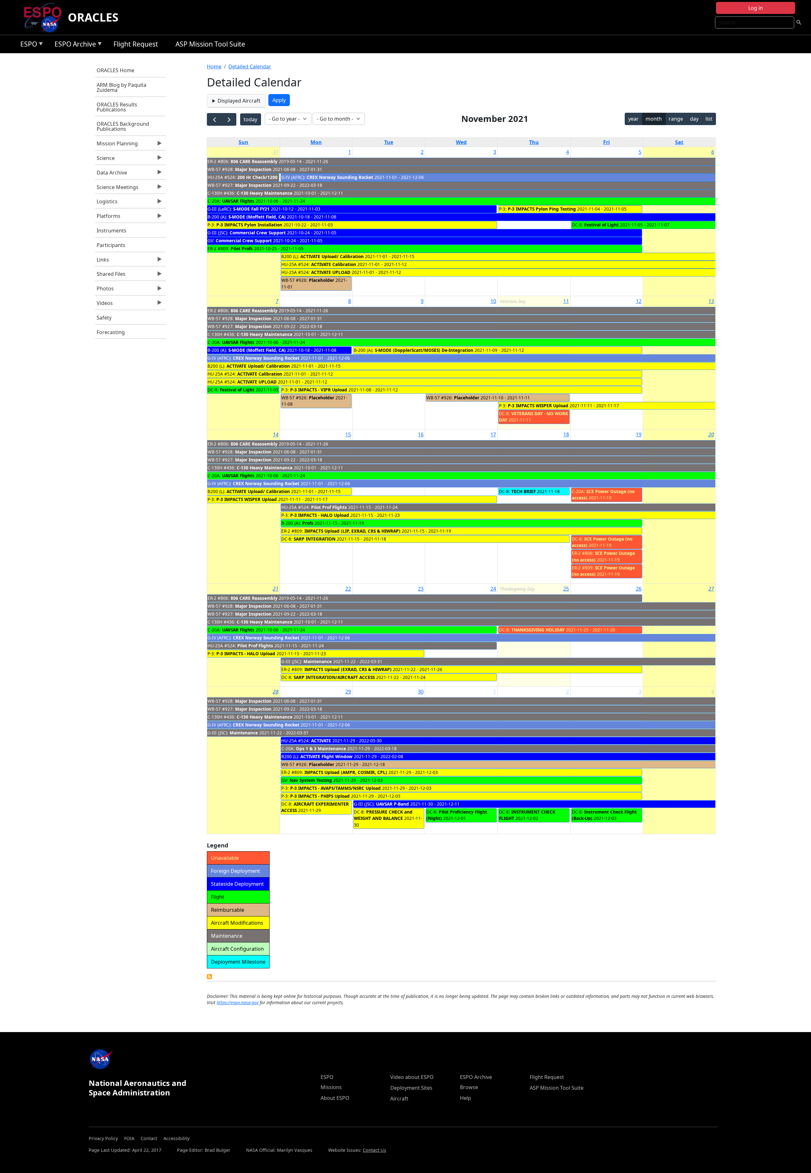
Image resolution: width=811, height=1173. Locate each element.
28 (275, 691)
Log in (755, 7)
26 (639, 588)
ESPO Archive (73, 45)
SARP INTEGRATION (314, 539)
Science (105, 160)
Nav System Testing (311, 780)
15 (348, 434)
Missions (331, 1087)
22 (348, 588)
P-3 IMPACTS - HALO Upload (319, 515)
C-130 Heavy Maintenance (264, 193)
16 (421, 434)
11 (566, 301)
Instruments (111, 230)
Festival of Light (601, 225)
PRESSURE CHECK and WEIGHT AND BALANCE (383, 815)
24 (493, 588)
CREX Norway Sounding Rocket (340, 177)
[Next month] (228, 119)
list (709, 118)
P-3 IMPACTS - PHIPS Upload (320, 796)
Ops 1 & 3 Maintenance (321, 748)
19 (639, 434)
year (633, 118)
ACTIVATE (321, 741)
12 (639, 301)
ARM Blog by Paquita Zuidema (121, 87)
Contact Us (374, 1150)
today (250, 119)
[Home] (45, 17)
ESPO (27, 45)
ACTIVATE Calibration (333, 264)
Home (214, 66)
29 (348, 691)
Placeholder (321, 280)
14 (275, 434)
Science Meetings (116, 189)
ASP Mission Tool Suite (210, 44)
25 (566, 588)
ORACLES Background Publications (123, 126)
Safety (104, 317)
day (694, 118)
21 (275, 588)
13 (711, 301)
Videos (104, 305)
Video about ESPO (412, 1077)
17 (493, 434)
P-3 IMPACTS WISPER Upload (538, 406)
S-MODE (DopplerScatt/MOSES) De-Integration (424, 350)
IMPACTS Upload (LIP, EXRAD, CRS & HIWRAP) (352, 531)
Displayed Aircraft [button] (239, 100)
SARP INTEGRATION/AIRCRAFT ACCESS (334, 677)
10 (493, 301)
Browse (469, 1087)
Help (465, 1097)
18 (566, 434)
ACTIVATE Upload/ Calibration (332, 256)
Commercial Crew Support (258, 233)
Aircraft (399, 1098)
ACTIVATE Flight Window (326, 756)
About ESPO (335, 1097)
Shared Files (110, 275)
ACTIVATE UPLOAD (330, 272)
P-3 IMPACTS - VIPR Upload (318, 390)
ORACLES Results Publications (117, 107)
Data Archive (111, 174)
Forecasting (111, 332)
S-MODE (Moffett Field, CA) (257, 217)
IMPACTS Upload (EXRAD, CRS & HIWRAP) (348, 669)
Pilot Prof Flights (329, 507)
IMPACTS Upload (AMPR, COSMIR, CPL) (345, 772)
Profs (307, 523)
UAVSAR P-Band (392, 804)
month (654, 118)
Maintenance (317, 661)
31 (275, 152)
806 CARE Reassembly (254, 161)
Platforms (107, 217)
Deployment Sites (411, 1087)
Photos (104, 290)
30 (421, 691)
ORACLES (93, 17)
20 (711, 434)
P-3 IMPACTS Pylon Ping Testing (542, 209)
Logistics (106, 203)
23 (421, 588)
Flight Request (135, 44)
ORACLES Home (115, 70)
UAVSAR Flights (238, 201)
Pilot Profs (242, 248)
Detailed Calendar (249, 66)
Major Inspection (253, 169)
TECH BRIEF (523, 491)
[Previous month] (214, 119)
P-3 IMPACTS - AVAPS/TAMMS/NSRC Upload (335, 788)
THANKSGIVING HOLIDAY (538, 630)
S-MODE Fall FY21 (251, 209)
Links (102, 261)
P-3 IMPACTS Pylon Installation (249, 225)
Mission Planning (116, 145)
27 (711, 588)
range (676, 118)
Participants (111, 245)
